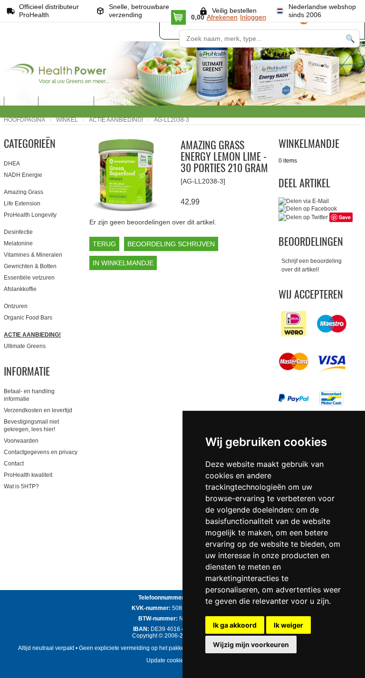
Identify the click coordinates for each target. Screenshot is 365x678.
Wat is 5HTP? (21, 486)
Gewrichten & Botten (30, 266)
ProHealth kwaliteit (28, 475)
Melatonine (18, 243)
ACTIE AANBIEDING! (116, 119)
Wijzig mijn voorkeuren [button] (251, 644)
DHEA (12, 163)
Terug (104, 244)
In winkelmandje (123, 263)
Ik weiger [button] (288, 625)
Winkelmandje (309, 143)
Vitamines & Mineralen (33, 255)
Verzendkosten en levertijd (38, 410)
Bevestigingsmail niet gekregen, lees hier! (31, 425)
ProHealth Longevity (30, 215)
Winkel (67, 119)
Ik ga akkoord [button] (235, 625)
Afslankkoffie (20, 289)
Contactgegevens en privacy (40, 452)
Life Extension (22, 203)
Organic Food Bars (28, 317)
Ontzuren (16, 306)
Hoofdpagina (24, 119)
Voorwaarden (21, 440)
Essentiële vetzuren (29, 277)
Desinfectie (18, 232)
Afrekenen (222, 17)
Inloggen (253, 17)
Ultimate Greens (25, 346)
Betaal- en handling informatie (29, 395)
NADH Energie (23, 175)
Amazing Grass (23, 192)
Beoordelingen (311, 241)
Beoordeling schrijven (171, 244)
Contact (14, 463)
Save (345, 217)
